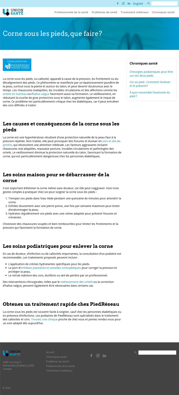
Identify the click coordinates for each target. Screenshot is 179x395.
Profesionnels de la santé (60, 366)
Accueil (50, 352)
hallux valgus (41, 94)
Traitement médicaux (135, 12)
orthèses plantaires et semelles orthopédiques (51, 268)
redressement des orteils (76, 282)
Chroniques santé (163, 12)
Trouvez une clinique (44, 319)
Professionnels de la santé (71, 12)
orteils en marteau (15, 94)
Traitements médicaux (59, 370)
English (138, 3)
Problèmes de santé (104, 12)
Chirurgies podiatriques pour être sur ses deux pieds (151, 73)
